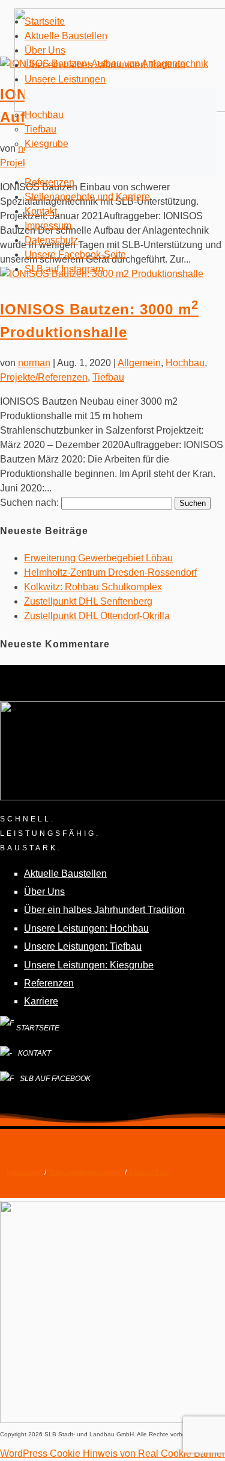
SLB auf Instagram (64, 269)
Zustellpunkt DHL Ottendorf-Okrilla (97, 616)
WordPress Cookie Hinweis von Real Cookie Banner (112, 1453)
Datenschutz (51, 240)
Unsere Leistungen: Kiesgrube (89, 965)
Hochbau (44, 115)
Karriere (41, 1001)
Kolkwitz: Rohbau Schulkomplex (93, 587)
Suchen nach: (29, 502)
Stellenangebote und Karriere (87, 197)
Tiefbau (40, 129)
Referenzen (49, 182)
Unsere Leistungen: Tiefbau (83, 946)
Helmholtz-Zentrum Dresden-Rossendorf (110, 572)
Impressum (48, 225)
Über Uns (45, 50)
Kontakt (41, 211)
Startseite (45, 21)
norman (34, 363)
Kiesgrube (46, 144)
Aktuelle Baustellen (66, 36)
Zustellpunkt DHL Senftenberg (88, 601)
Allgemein (139, 363)
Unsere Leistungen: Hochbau (86, 928)
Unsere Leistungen (65, 79)
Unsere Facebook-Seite (75, 254)
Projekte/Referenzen (44, 377)
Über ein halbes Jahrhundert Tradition (105, 65)
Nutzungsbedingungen (85, 1172)
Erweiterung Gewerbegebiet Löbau (98, 558)
